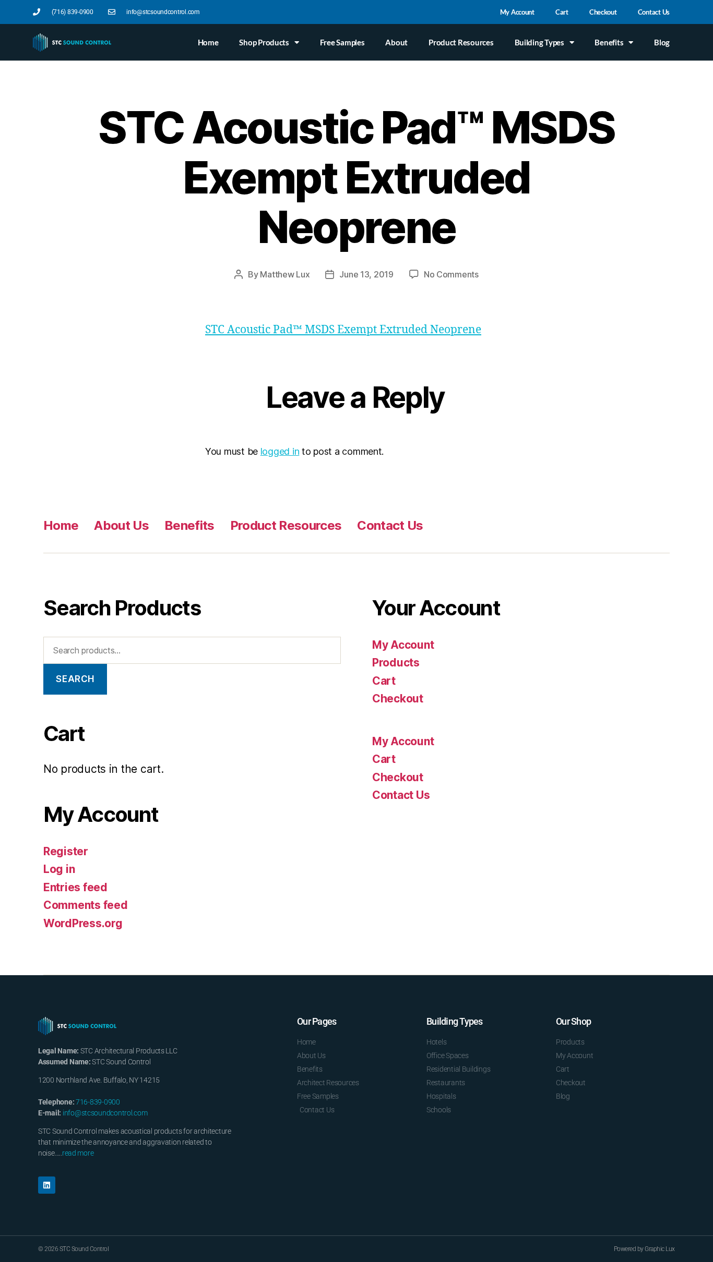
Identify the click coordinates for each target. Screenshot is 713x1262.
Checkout (603, 12)
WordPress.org (83, 923)
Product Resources (461, 42)
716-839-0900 (98, 1102)
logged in (280, 451)
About (396, 42)
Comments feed (85, 905)
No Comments (451, 274)
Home (208, 42)
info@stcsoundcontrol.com (105, 1113)
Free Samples (342, 42)
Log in (59, 869)
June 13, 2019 (366, 274)
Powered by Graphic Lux (644, 1249)
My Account (517, 12)
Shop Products (264, 42)
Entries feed (75, 887)
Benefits (609, 42)
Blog (662, 42)
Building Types (539, 42)
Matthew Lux (285, 274)
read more (78, 1153)
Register (65, 851)
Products (396, 662)
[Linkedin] (46, 1185)
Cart (561, 12)
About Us (121, 525)
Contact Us (654, 12)
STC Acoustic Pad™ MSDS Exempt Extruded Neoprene (343, 330)
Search (75, 679)
